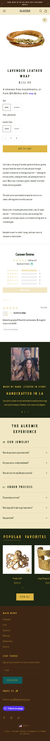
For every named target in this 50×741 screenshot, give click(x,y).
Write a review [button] (25, 290)
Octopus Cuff (17, 578)
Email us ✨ (11, 691)
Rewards (6, 646)
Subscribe (12, 680)
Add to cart (25, 149)
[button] (13, 270)
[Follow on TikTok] (18, 717)
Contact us (6, 630)
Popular (12, 537)
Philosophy (7, 619)
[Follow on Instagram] (11, 717)
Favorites (35, 537)
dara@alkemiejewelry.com (20, 699)
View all (25, 597)
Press (5, 625)
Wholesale (6, 635)
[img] (10, 308)
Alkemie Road (7, 641)
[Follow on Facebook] (4, 717)
